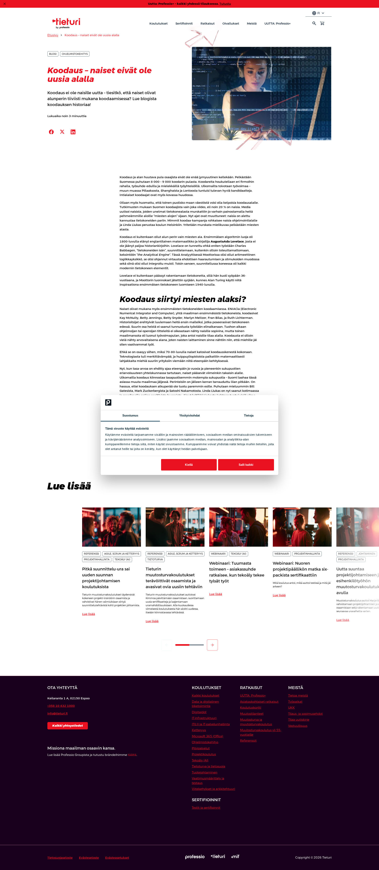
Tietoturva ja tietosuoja (208, 766)
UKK (291, 707)
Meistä (252, 23)
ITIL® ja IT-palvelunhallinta (211, 724)
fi (318, 13)
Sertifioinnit (184, 23)
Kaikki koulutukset (205, 695)
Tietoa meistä (298, 695)
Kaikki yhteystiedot (67, 725)
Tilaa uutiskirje (298, 719)
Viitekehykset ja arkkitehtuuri (213, 788)
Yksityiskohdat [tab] (189, 415)
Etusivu (52, 35)
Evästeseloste (89, 857)
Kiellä (189, 464)
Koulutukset (158, 23)
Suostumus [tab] (130, 415)
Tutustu (225, 3)
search (314, 23)
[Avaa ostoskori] (322, 23)
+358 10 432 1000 (61, 705)
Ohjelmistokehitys (205, 742)
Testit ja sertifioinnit (206, 807)
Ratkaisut (208, 23)
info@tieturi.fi (57, 713)
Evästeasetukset (117, 857)
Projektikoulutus (204, 754)
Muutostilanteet (252, 713)
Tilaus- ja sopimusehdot (305, 713)
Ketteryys (199, 730)
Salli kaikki (246, 464)
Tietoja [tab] (248, 415)
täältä (132, 754)
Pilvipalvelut (201, 748)
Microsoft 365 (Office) (207, 736)
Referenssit (248, 740)
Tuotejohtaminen (204, 772)
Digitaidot (199, 712)
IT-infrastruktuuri (204, 718)
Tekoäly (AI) (200, 760)
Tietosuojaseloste (60, 857)
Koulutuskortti (250, 707)
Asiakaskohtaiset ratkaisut (259, 701)
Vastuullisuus (297, 725)
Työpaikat (295, 701)
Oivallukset (230, 23)
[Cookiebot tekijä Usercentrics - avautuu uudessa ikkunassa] (256, 402)
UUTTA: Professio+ (278, 23)
